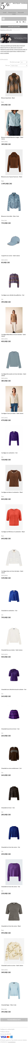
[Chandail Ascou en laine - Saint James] (14, 635)
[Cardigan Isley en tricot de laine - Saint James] (14, 557)
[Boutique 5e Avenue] (14, 6)
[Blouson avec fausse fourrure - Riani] (14, 162)
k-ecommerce (11, 1042)
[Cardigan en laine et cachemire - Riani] (14, 478)
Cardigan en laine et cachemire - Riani (12, 492)
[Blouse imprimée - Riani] (14, 83)
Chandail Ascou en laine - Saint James (11, 650)
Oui (2, 299)
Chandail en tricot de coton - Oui (10, 847)
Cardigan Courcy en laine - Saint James (12, 413)
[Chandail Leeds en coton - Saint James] (14, 951)
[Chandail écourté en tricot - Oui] (14, 714)
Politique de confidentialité (7, 1029)
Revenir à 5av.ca (12, 12)
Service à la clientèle (5, 1034)
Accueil (4, 12)
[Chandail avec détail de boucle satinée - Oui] (14, 675)
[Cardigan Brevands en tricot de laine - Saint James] (14, 359)
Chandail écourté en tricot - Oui (10, 729)
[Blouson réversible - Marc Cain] (14, 202)
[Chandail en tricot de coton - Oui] (14, 833)
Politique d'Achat (4, 1031)
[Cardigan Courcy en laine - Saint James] (14, 399)
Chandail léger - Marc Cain (8, 1005)
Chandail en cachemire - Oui (9, 610)
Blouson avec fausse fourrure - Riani (11, 176)
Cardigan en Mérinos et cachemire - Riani (13, 531)
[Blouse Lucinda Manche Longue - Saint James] (14, 123)
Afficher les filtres (14, 26)
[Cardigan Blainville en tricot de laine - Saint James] (14, 320)
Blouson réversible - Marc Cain (10, 216)
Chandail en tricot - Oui (8, 807)
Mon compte (21, 12)
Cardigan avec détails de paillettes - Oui (12, 295)
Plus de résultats (14, 1020)
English (14, 14)
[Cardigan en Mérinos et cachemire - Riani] (14, 517)
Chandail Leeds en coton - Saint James (12, 965)
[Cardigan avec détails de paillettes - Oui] (14, 280)
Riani (2, 102)
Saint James (4, 141)
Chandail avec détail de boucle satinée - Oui (13, 689)
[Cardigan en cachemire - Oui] (14, 438)
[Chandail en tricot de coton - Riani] (14, 911)
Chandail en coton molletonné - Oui (11, 768)
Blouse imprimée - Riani (8, 98)
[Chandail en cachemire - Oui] (14, 596)
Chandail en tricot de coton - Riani (11, 926)
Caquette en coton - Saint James (10, 255)
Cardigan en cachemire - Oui (9, 453)
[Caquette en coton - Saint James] (14, 241)
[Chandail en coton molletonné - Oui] (14, 754)
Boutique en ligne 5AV (6, 30)
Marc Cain (4, 220)
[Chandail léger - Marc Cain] (14, 990)
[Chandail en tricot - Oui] (14, 793)
